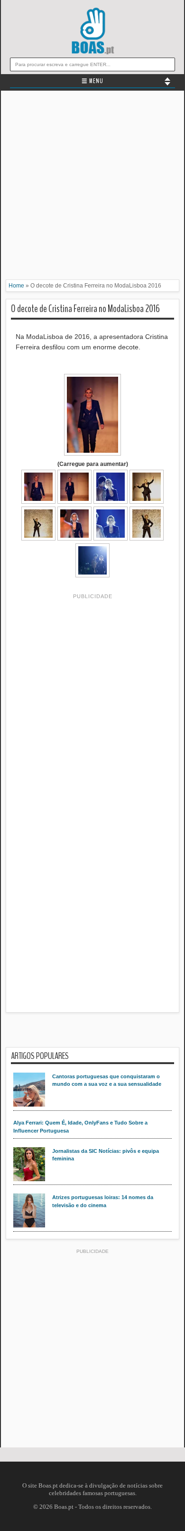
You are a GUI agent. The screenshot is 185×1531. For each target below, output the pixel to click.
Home (16, 285)
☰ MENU (92, 81)
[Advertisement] (92, 187)
